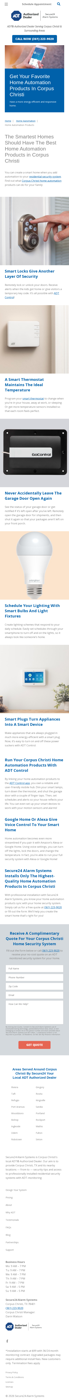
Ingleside (15, 1126)
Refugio (15, 1100)
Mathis (39, 1126)
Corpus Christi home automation (41, 180)
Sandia (39, 1106)
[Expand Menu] (34, 22)
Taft (13, 1093)
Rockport (40, 1119)
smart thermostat (33, 398)
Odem (14, 1132)
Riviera (14, 1087)
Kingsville (40, 1100)
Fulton (39, 1132)
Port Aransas (18, 1106)
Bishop (14, 1119)
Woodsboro (17, 1113)
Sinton (39, 1139)
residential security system (45, 176)
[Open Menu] (6, 4)
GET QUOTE (34, 1045)
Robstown (16, 1139)
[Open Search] (58, 4)
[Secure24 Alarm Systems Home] (34, 16)
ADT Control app (19, 783)
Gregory (40, 1087)
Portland (40, 1113)
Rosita (39, 1093)
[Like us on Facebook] (7, 1342)
